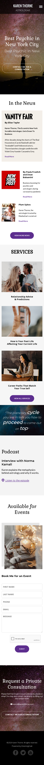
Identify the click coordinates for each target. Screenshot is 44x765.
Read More (9, 156)
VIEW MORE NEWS (22, 235)
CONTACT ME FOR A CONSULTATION (22, 68)
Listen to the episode (17, 480)
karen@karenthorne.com (23, 704)
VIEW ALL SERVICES (22, 398)
